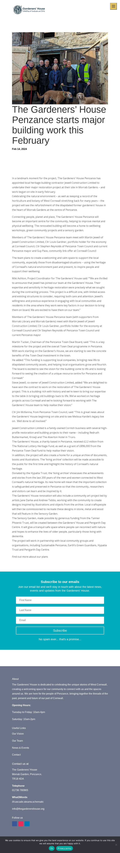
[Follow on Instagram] (20, 823)
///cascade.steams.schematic (28, 801)
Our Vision (18, 733)
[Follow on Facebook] (14, 823)
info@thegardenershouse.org (28, 808)
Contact (16, 754)
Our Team (17, 740)
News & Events (20, 747)
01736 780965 (20, 790)
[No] (116, 844)
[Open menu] (113, 6)
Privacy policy (64, 848)
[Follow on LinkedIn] (27, 823)
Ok (51, 848)
